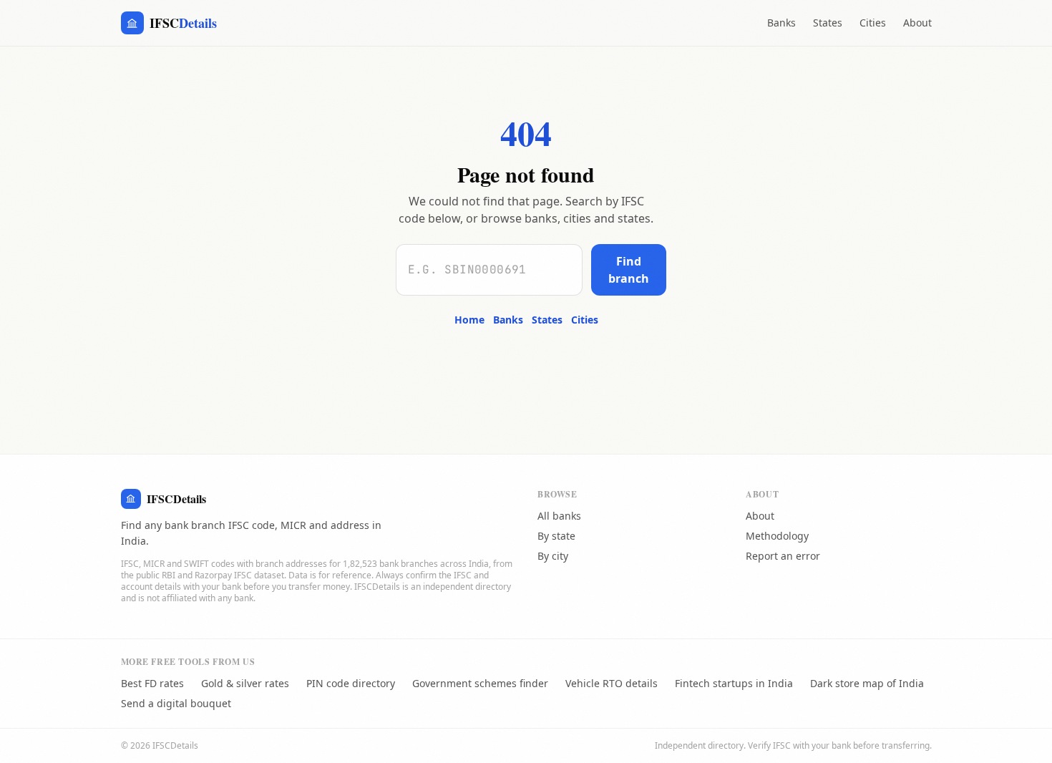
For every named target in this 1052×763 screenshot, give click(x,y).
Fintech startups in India (734, 683)
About (917, 22)
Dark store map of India (867, 683)
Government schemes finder (480, 683)
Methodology (777, 536)
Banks (781, 22)
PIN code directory (350, 683)
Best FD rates (152, 683)
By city (552, 556)
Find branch (628, 269)
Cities (872, 22)
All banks (559, 516)
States (827, 22)
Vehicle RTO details (611, 683)
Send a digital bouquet (176, 703)
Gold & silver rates (245, 683)
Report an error (783, 556)
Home (469, 319)
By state (556, 536)
